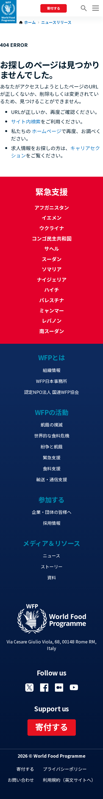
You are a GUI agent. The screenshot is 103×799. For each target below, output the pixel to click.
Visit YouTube (74, 687)
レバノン (52, 320)
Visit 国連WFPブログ (59, 687)
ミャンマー (51, 310)
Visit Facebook (44, 687)
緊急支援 (51, 457)
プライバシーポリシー (65, 769)
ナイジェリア (51, 279)
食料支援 (51, 468)
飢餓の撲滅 (52, 424)
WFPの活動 (51, 412)
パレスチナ (51, 299)
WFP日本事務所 (51, 381)
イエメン (52, 217)
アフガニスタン (51, 207)
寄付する (53, 8)
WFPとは (51, 357)
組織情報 (51, 370)
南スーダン (51, 330)
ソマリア (52, 269)
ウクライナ (51, 227)
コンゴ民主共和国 (51, 238)
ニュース (51, 555)
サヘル (51, 248)
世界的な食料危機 (51, 435)
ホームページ (46, 130)
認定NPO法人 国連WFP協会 (51, 392)
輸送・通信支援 (51, 479)
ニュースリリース (56, 22)
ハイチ (51, 289)
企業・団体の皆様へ (51, 512)
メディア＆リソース (51, 543)
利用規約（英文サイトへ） (69, 780)
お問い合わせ (21, 780)
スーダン (52, 258)
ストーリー (52, 566)
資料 (51, 577)
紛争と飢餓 (52, 446)
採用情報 (51, 523)
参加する (51, 499)
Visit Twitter (29, 687)
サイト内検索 (26, 121)
